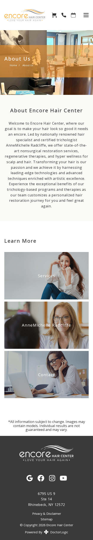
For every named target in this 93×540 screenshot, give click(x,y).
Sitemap (47, 519)
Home (13, 65)
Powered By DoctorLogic (46, 532)
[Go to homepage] (22, 15)
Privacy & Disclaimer (46, 514)
